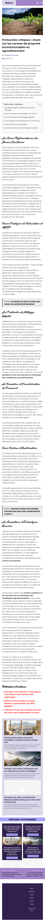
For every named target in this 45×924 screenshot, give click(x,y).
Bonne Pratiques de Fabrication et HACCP (21, 114)
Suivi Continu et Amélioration (16, 124)
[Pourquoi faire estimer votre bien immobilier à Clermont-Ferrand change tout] (22, 727)
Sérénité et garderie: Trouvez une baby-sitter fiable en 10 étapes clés (34, 874)
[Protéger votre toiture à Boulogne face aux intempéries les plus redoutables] (22, 758)
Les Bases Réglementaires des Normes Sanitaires (19, 109)
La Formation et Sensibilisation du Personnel (22, 121)
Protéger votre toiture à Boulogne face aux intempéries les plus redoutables (33, 829)
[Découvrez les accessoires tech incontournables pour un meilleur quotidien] (33, 862)
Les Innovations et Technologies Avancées (21, 128)
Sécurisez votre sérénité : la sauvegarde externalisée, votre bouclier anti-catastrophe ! (22, 694)
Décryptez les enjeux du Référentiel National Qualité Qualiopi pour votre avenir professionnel (22, 799)
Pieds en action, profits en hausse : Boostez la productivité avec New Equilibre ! (20, 703)
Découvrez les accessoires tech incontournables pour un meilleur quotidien (33, 850)
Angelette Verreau (12, 55)
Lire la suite (12, 834)
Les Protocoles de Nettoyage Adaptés (19, 117)
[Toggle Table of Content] (38, 104)
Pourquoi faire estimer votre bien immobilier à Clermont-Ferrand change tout (21, 740)
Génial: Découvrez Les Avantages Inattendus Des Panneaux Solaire (11, 874)
